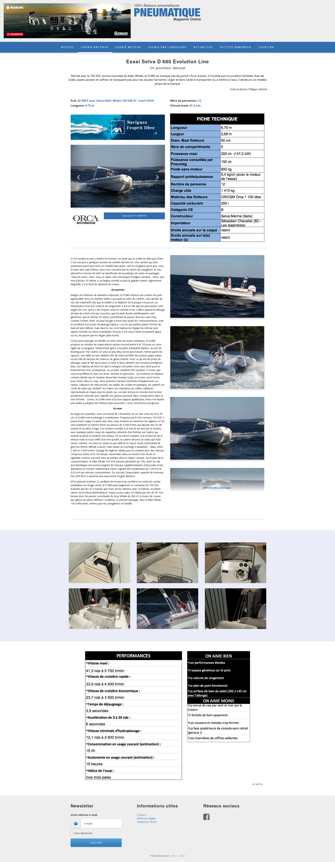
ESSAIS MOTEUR (128, 47)
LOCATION (266, 47)
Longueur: (78, 105)
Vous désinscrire (83, 833)
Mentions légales (146, 818)
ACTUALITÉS (203, 47)
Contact (141, 814)
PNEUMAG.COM (159, 855)
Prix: (74, 101)
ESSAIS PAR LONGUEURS (167, 47)
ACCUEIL (67, 47)
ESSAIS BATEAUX (95, 47)
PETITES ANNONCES (235, 47)
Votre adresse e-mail (84, 814)
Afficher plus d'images (217, 487)
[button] (78, 176)
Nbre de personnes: (183, 101)
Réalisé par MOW (147, 821)
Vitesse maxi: (179, 105)
